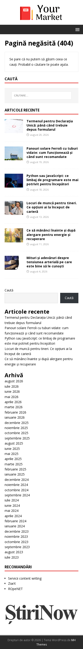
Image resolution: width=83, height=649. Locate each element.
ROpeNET (15, 589)
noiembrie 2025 (16, 428)
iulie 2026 (12, 386)
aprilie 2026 (13, 402)
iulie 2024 (12, 500)
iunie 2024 (12, 505)
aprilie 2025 (13, 459)
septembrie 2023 (17, 547)
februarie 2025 (15, 469)
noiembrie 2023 (16, 536)
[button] (76, 29)
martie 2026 (14, 407)
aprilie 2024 (13, 516)
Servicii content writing (25, 578)
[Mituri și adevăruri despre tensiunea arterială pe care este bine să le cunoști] (14, 267)
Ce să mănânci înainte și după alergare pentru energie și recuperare (51, 234)
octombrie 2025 (16, 433)
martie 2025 (14, 464)
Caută (9, 290)
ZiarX (12, 583)
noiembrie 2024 (16, 484)
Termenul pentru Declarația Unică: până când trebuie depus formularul (50, 125)
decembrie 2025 (17, 422)
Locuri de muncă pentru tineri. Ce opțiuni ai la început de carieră (52, 207)
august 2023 (14, 552)
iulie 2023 (12, 557)
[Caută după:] (41, 95)
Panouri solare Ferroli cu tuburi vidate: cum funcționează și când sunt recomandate (52, 152)
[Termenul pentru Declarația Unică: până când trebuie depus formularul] (14, 130)
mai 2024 (11, 510)
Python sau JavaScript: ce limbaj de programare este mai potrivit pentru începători (52, 179)
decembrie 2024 (17, 479)
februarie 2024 (15, 521)
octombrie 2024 (16, 490)
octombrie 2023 (16, 542)
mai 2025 (11, 453)
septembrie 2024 (17, 495)
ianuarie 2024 (15, 526)
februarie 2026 (15, 412)
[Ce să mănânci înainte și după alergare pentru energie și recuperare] (14, 239)
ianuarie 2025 (15, 474)
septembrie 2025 (17, 438)
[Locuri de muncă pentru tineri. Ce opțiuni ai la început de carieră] (14, 212)
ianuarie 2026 (15, 417)
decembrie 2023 (17, 531)
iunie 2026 (12, 391)
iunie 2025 (12, 448)
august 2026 (14, 381)
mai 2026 (11, 397)
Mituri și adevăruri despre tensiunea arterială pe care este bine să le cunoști (49, 262)
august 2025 (14, 443)
